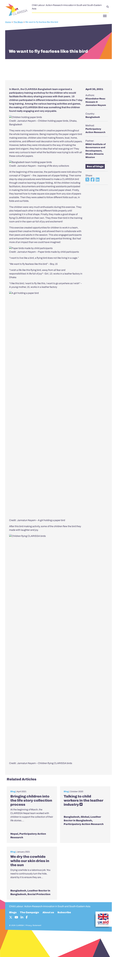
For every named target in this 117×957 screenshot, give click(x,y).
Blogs (13, 912)
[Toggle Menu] (105, 16)
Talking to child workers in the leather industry (83, 800)
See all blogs (95, 166)
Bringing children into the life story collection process (31, 800)
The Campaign (29, 912)
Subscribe (64, 912)
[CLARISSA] (17, 9)
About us (48, 912)
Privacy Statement (33, 925)
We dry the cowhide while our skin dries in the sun (29, 861)
